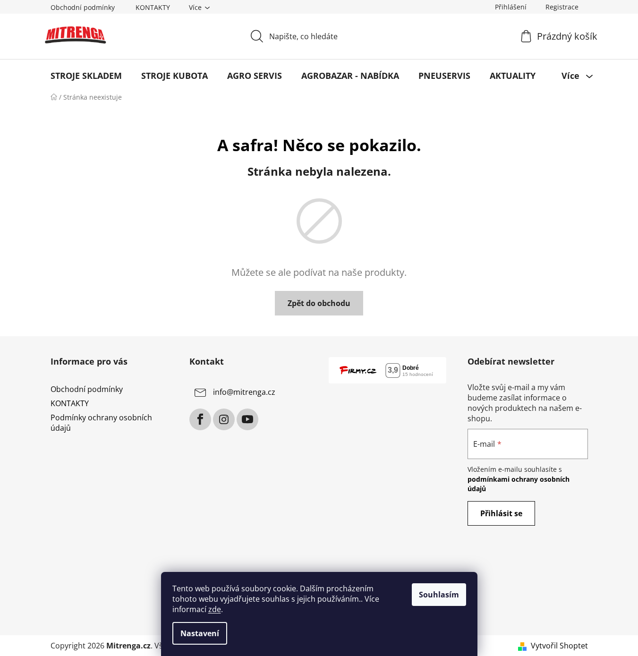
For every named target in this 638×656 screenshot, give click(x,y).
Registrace (561, 6)
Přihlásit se (501, 513)
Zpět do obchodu (319, 303)
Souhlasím (439, 594)
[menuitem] (86, 76)
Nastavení (199, 633)
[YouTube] (247, 419)
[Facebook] (200, 419)
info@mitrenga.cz (244, 392)
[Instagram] (224, 419)
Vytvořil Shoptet (559, 645)
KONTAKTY (153, 7)
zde (214, 609)
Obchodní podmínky (83, 7)
